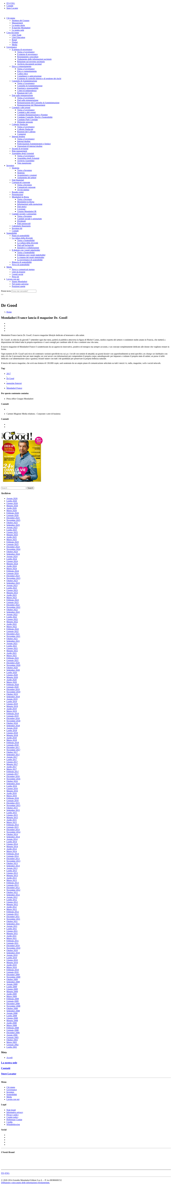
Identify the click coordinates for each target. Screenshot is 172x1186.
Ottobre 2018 (12, 723)
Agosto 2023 (11, 585)
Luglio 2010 (11, 958)
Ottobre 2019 (12, 694)
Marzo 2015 (11, 822)
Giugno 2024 (12, 561)
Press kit (15, 277)
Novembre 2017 (13, 750)
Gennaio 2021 (12, 660)
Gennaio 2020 (12, 687)
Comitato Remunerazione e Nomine (32, 115)
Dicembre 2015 (13, 803)
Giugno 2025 (12, 532)
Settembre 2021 (13, 641)
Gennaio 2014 (12, 856)
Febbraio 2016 (12, 798)
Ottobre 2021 (12, 639)
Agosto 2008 (11, 1013)
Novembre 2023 (13, 578)
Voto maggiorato (24, 163)
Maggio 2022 (12, 622)
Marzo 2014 (11, 851)
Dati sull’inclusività (25, 245)
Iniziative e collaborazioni (28, 248)
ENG (12, 3)
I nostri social (17, 274)
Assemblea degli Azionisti (23, 153)
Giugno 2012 (12, 902)
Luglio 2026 (11, 501)
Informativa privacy (14, 1112)
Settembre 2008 (13, 1011)
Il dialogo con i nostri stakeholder (26, 250)
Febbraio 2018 (12, 742)
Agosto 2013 (11, 868)
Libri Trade (16, 35)
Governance (11, 47)
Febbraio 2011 (12, 941)
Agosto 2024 (11, 556)
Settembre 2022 (13, 612)
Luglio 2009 (11, 987)
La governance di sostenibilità (29, 260)
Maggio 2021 (12, 651)
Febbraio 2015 (12, 825)
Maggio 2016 (12, 791)
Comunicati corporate (21, 182)
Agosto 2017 (11, 757)
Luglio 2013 (11, 871)
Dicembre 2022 (13, 605)
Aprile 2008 (11, 1023)
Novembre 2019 (13, 692)
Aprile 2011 (11, 936)
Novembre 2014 (13, 832)
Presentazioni (17, 194)
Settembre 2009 (13, 982)
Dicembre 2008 (13, 1003)
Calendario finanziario (21, 226)
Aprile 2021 (11, 653)
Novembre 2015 (13, 805)
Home (9, 312)
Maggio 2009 (12, 991)
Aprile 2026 (11, 508)
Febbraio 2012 (12, 912)
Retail (14, 40)
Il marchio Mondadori (21, 28)
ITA (8, 3)
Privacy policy (12, 1115)
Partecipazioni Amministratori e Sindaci (34, 144)
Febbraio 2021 (12, 658)
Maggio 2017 (12, 764)
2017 (8, 373)
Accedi (9, 1057)
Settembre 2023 (13, 583)
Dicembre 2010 (13, 945)
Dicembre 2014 (13, 829)
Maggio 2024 (12, 564)
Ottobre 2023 (12, 581)
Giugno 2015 (12, 815)
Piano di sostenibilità (20, 235)
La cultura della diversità (22, 238)
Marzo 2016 (11, 796)
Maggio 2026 (12, 506)
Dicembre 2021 (13, 634)
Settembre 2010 (13, 953)
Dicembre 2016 (13, 776)
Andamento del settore (26, 177)
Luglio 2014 (11, 842)
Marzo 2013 (11, 880)
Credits (9, 1122)
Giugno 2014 (12, 844)
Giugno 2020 (12, 675)
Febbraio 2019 (12, 713)
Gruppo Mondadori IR (26, 211)
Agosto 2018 (11, 728)
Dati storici (21, 206)
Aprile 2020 (11, 680)
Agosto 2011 (11, 926)
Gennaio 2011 (12, 943)
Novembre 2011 (13, 919)
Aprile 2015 (11, 820)
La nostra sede (18, 30)
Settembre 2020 (13, 670)
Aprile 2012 (11, 907)
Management (17, 23)
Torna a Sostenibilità (26, 240)
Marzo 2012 (11, 909)
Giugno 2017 (12, 762)
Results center (18, 192)
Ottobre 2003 (12, 1040)
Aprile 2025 (11, 537)
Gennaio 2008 (12, 1030)
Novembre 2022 (13, 607)
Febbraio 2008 (12, 1028)
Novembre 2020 (13, 665)
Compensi (21, 134)
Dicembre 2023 (13, 576)
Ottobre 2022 (12, 610)
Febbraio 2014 (12, 854)
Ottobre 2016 (12, 781)
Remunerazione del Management (31, 105)
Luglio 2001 (11, 1047)
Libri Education (18, 37)
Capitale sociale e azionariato (24, 214)
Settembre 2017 (13, 755)
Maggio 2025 (12, 535)
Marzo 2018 (11, 740)
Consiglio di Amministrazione (24, 81)
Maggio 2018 (12, 735)
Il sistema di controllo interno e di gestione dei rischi (39, 78)
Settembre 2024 (13, 554)
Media (14, 45)
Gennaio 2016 (12, 800)
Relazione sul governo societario (31, 61)
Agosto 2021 (11, 643)
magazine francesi (14, 383)
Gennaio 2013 (12, 885)
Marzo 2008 (11, 1025)
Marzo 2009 (11, 996)
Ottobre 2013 (12, 863)
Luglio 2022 (11, 617)
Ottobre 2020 (12, 668)
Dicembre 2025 (13, 518)
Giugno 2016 (12, 788)
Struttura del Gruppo (20, 20)
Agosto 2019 (11, 699)
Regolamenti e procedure (27, 57)
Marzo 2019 (11, 711)
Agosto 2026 (11, 498)
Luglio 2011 (11, 929)
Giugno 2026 (12, 503)
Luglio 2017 (11, 759)
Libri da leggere (18, 272)
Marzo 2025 (11, 539)
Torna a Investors (24, 170)
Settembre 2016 (13, 784)
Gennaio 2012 (12, 914)
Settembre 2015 (13, 810)
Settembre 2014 (13, 837)
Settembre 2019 (13, 697)
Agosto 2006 (11, 1035)
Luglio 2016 (11, 786)
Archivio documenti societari (29, 64)
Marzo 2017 (11, 769)
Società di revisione (20, 148)
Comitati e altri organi (21, 107)
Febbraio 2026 (12, 513)
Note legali (11, 1110)
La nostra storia (18, 25)
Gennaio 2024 (12, 573)
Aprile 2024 (11, 566)
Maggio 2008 (12, 1020)
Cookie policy (12, 1117)
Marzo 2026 (11, 510)
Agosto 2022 (11, 614)
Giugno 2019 (12, 704)
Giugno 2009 (12, 989)
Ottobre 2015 (12, 808)
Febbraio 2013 (12, 883)
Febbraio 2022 (12, 629)
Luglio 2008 (11, 1016)
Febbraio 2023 (12, 600)
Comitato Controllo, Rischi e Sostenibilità (34, 117)
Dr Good (10, 378)
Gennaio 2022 (12, 631)
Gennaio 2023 (12, 602)
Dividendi (21, 221)
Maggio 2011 (12, 933)
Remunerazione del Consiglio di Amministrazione (38, 103)
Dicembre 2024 (13, 547)
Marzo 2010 (11, 967)
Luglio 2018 (11, 730)
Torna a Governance (26, 52)
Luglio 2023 (11, 588)
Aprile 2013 (11, 878)
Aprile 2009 (11, 994)
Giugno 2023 (12, 590)
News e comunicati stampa (23, 269)
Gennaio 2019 (12, 716)
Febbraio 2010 (12, 970)
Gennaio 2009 (12, 1001)
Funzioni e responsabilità (27, 88)
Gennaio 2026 (12, 515)
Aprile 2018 (11, 738)
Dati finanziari (18, 180)
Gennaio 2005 (12, 1037)
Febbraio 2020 (12, 684)
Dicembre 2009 (13, 974)
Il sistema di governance (22, 49)
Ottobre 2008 (12, 1008)
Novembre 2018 (13, 721)
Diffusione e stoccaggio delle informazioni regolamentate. (25, 1182)
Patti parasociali (24, 223)
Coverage (21, 209)
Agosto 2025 (11, 527)
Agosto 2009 (11, 984)
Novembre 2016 (13, 779)
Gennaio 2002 (12, 1045)
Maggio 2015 (12, 817)
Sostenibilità (11, 233)
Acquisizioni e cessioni (27, 175)
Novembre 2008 (13, 1006)
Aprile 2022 (11, 624)
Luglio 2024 (11, 559)
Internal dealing (18, 136)
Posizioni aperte (18, 286)
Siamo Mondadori (19, 281)
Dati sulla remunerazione (22, 95)
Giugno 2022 (12, 619)
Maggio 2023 (12, 593)
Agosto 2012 (11, 897)
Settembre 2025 (13, 525)
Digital (15, 42)
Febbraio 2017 (12, 771)
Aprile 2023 (11, 595)
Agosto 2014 (11, 839)
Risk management (19, 151)
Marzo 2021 (11, 655)
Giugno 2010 (12, 960)
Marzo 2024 (11, 568)
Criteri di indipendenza (27, 90)
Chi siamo (10, 18)
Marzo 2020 (11, 682)
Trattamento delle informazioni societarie (34, 59)
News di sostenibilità (20, 264)
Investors (10, 165)
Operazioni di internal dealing (29, 146)
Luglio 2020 (11, 672)
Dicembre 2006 (13, 1032)
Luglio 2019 (11, 701)
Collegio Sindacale (20, 124)
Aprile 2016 (11, 793)
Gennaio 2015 (12, 827)
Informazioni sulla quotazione (29, 204)
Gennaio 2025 (12, 544)
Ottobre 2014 (12, 834)
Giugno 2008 (12, 1018)
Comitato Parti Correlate (27, 119)
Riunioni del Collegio (26, 132)
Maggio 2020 (12, 677)
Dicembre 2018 (13, 718)
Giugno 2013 (12, 873)
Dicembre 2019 (13, 689)
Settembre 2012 (13, 895)
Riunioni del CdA (24, 93)
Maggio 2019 (12, 706)
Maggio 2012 (12, 904)
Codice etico (22, 74)
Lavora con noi (12, 279)
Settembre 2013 (13, 866)
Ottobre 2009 (12, 979)
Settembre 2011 (13, 924)
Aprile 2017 (11, 767)
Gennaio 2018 (12, 745)
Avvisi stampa (23, 190)
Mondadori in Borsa (20, 197)
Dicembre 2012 (13, 887)
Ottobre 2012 (12, 892)
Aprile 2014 (11, 849)
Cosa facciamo (12, 32)
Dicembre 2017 (13, 747)
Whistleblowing (13, 1124)
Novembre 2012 (13, 890)
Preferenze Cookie (14, 1119)
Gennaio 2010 (12, 972)
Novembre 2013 (13, 861)
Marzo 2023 (11, 597)
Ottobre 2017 (12, 752)
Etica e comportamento (21, 66)
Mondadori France (14, 388)
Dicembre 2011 (12, 916)
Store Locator (12, 8)
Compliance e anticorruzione (29, 76)
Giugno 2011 (12, 931)
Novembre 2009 (13, 977)
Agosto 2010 (11, 955)
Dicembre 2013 (13, 858)
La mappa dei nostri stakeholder (30, 257)
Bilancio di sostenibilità (22, 262)
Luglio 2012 (11, 900)
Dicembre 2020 (13, 663)
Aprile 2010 (11, 965)
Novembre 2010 (13, 948)
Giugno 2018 (12, 733)
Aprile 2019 (11, 709)
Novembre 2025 (13, 520)
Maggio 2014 (12, 846)
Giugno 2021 (12, 648)
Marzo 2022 (11, 626)
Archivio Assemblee (25, 161)
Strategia (15, 168)
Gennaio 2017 (12, 774)
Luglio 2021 (11, 646)
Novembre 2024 (13, 549)
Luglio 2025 (11, 530)
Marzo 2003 (11, 1042)
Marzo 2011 (11, 938)
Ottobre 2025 (12, 523)
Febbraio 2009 (12, 999)
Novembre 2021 (13, 636)
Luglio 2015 (11, 813)
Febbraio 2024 (12, 571)
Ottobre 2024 (12, 552)
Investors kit (17, 228)
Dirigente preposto (25, 122)
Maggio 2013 (12, 875)
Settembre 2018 (13, 726)
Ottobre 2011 (12, 921)
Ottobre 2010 (12, 950)
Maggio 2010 (12, 962)
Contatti (9, 6)
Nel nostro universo (20, 284)
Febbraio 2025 (12, 542)
